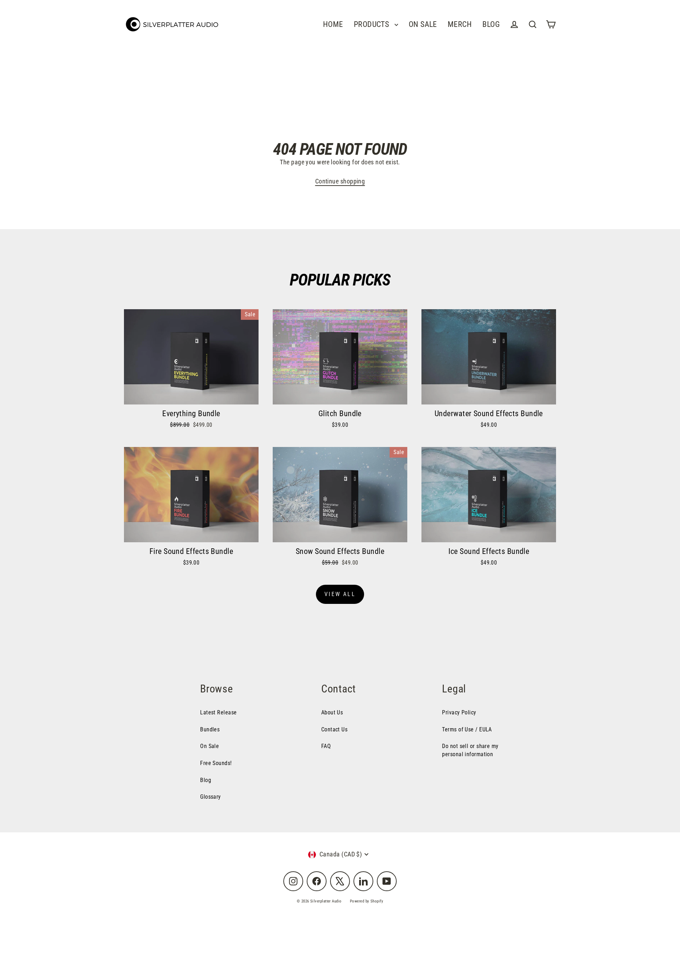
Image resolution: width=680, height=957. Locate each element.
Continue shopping (340, 181)
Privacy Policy (459, 712)
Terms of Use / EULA (467, 729)
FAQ (326, 746)
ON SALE (423, 24)
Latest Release (218, 712)
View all (340, 594)
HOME (333, 24)
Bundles (210, 729)
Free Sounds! (216, 763)
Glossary (210, 796)
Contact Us (334, 729)
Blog (205, 780)
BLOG (491, 24)
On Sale (209, 746)
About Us (332, 712)
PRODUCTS (372, 24)
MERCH (460, 24)
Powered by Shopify (366, 901)
